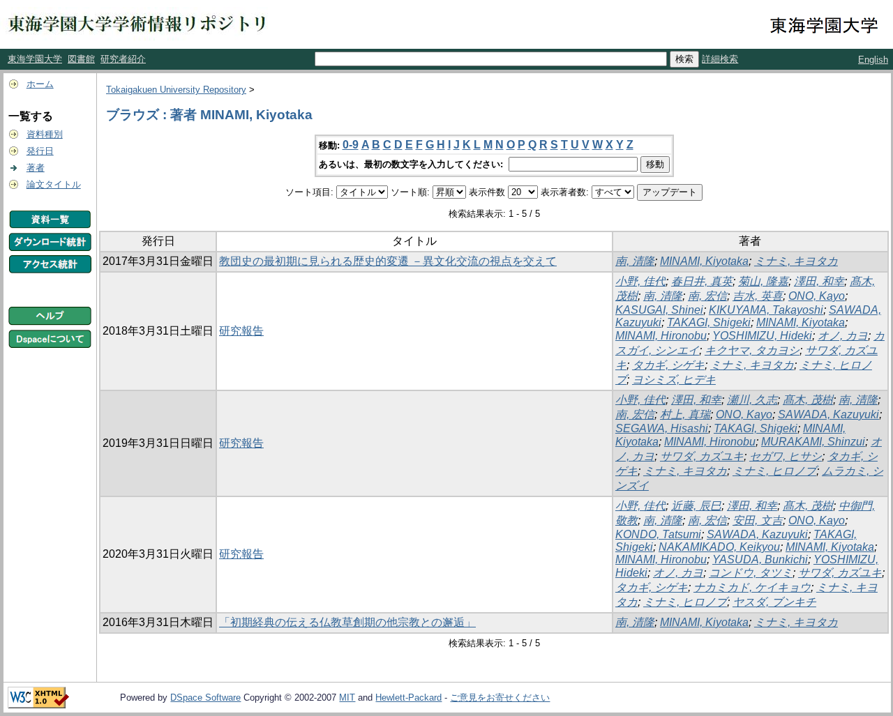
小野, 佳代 (640, 281)
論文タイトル (54, 184)
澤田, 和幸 (819, 281)
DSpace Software (205, 697)
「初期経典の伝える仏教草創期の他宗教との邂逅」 (347, 622)
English (873, 59)
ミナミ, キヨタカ (796, 261)
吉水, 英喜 (758, 296)
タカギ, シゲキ (668, 365)
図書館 (81, 59)
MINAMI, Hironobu (661, 336)
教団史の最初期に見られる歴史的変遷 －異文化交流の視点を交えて (388, 261)
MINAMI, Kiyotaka (704, 261)
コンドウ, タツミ (751, 573)
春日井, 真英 (702, 281)
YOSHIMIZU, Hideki (762, 336)
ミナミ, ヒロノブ (774, 471)
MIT (347, 697)
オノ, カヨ (843, 336)
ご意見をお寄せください (500, 697)
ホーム (40, 84)
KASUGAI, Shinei (659, 310)
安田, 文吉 (758, 520)
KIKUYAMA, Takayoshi (766, 310)
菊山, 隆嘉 (763, 281)
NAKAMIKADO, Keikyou (719, 547)
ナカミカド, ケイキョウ (752, 587)
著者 (36, 167)
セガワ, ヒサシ (785, 456)
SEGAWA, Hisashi (661, 428)
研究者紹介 (123, 59)
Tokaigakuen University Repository (176, 89)
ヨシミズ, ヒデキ (674, 380)
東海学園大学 (35, 59)
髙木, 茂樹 (808, 400)
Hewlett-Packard (408, 697)
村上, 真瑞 (685, 414)
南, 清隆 (634, 261)
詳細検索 (720, 59)
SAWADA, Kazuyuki (828, 414)
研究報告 (241, 331)
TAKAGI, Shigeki (709, 322)
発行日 (40, 151)
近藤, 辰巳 (696, 506)
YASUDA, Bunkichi (760, 559)
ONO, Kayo (816, 296)
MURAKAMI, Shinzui (813, 442)
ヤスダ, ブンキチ (774, 602)
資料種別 (45, 134)
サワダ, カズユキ (702, 456)
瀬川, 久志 (752, 400)
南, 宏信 (707, 296)
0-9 (351, 145)
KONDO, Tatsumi (658, 534)
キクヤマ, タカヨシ (752, 350)
